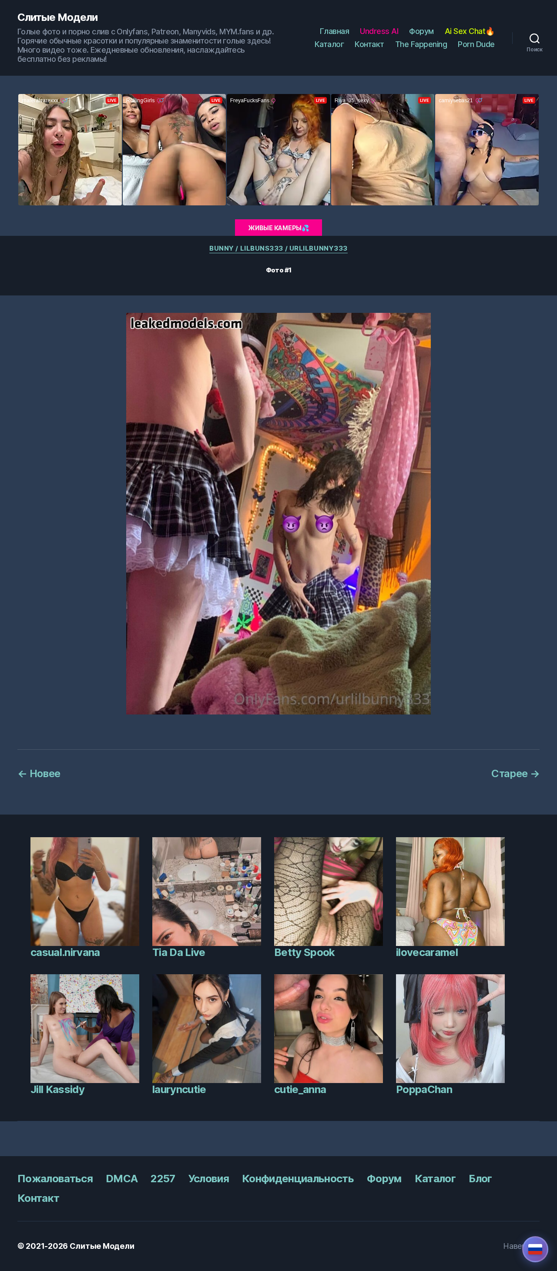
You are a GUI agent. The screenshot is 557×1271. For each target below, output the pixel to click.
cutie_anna (300, 1089)
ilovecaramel (427, 952)
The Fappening (421, 44)
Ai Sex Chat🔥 (470, 31)
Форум (421, 31)
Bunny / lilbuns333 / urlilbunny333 (278, 248)
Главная (334, 31)
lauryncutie (179, 1089)
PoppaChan (424, 1089)
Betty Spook (304, 952)
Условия (208, 1178)
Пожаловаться (55, 1178)
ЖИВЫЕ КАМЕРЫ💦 (278, 227)
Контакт (369, 44)
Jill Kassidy (57, 1089)
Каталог (329, 44)
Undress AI (379, 31)
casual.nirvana (65, 952)
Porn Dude (476, 44)
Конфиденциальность (298, 1178)
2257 (163, 1178)
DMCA (122, 1178)
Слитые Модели (57, 17)
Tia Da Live (178, 952)
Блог (480, 1178)
